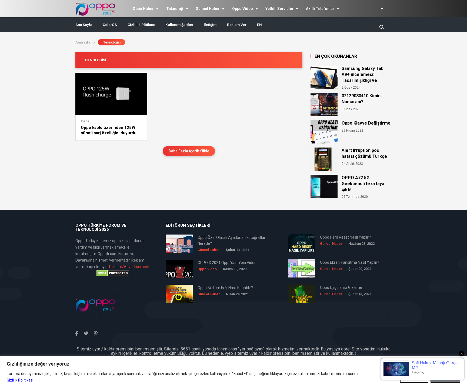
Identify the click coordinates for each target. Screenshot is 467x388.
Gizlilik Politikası (20, 380)
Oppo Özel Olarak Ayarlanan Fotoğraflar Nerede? (231, 240)
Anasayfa (85, 42)
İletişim (210, 24)
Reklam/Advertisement (129, 267)
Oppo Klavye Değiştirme (366, 123)
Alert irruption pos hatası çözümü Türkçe (364, 153)
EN (259, 24)
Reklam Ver (236, 24)
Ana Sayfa (83, 24)
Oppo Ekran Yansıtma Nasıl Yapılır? (349, 262)
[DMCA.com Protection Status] (112, 273)
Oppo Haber (143, 8)
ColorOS (110, 24)
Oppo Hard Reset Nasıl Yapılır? (345, 237)
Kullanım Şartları (179, 24)
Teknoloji (174, 8)
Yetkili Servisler (279, 8)
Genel (85, 121)
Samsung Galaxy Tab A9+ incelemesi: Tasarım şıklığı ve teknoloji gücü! (362, 74)
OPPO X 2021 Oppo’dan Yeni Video (227, 262)
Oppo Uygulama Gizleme (341, 287)
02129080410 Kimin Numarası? (361, 98)
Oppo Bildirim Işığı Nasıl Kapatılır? (225, 288)
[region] (233, 372)
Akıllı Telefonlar (320, 8)
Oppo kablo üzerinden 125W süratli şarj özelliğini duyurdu (108, 130)
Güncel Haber (208, 8)
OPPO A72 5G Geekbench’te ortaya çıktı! (363, 183)
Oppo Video (242, 8)
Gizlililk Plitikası (141, 24)
